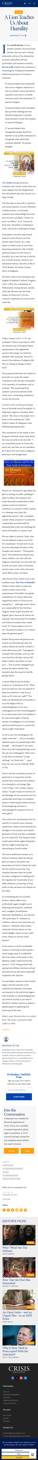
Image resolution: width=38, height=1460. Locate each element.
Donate (11, 1150)
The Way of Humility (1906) (11, 1179)
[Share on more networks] (25, 1210)
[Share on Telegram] (12, 1210)
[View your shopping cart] (25, 3)
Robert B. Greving (10, 1286)
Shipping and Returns (10, 1400)
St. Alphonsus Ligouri (10, 1175)
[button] (32, 1454)
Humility (6, 1172)
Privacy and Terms (9, 1403)
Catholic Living (8, 1165)
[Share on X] (4, 1210)
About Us (6, 1392)
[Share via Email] (17, 1210)
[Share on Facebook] (8, 1210)
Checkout (6, 1421)
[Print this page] (21, 1210)
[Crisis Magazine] (7, 3)
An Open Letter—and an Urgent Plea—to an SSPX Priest (17, 1315)
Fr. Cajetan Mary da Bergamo (13, 1168)
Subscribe (19, 1097)
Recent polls (7, 67)
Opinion (19, 12)
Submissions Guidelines (11, 1395)
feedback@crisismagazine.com (14, 1433)
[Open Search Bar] (29, 3)
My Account (7, 1415)
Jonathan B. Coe (17, 35)
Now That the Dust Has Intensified (16, 1281)
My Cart (6, 1418)
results (9, 182)
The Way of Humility (25, 582)
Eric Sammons (8, 1254)
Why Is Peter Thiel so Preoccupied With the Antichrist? (15, 1351)
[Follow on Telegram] (25, 1378)
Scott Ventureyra (11, 1357)
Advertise (6, 1397)
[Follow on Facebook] (12, 1378)
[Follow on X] (17, 1378)
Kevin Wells (8, 1322)
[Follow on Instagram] (21, 1378)
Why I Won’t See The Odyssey (15, 1249)
